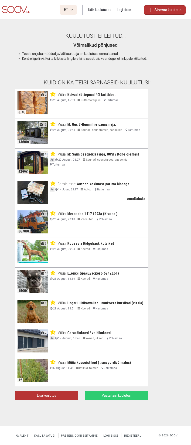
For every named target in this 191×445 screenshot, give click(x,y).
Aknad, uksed (94, 338)
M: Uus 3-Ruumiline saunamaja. (91, 124)
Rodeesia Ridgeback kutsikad (90, 243)
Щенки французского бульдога (93, 273)
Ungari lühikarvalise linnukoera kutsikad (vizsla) (105, 303)
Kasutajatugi (44, 435)
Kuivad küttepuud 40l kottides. (91, 95)
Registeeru (133, 435)
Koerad (85, 249)
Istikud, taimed (88, 368)
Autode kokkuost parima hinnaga (103, 184)
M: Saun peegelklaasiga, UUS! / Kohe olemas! (103, 154)
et (66, 9)
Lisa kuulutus (46, 395)
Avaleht (22, 435)
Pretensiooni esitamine (79, 435)
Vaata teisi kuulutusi (116, 395)
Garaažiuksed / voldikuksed (89, 333)
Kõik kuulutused (99, 10)
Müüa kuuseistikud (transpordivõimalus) (99, 362)
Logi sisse (124, 10)
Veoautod (86, 219)
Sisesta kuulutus (167, 10)
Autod (87, 189)
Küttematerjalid (90, 100)
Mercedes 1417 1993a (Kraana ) (92, 214)
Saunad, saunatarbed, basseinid (101, 130)
